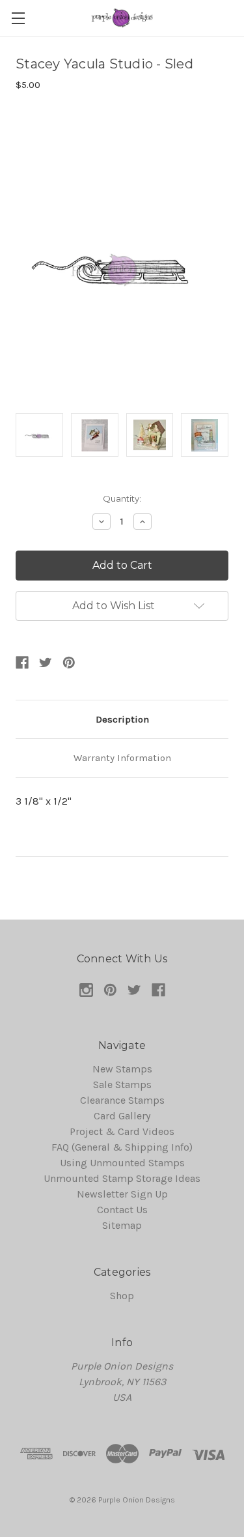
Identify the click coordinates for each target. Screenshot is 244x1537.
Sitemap (122, 1225)
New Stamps (122, 1069)
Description (122, 719)
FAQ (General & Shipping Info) (122, 1147)
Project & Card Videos (122, 1131)
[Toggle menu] (18, 18)
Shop (122, 1295)
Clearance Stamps (122, 1100)
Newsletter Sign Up (122, 1194)
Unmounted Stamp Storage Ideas (122, 1178)
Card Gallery (122, 1116)
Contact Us (122, 1209)
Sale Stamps (122, 1084)
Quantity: (122, 498)
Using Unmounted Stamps (122, 1162)
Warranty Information (122, 758)
